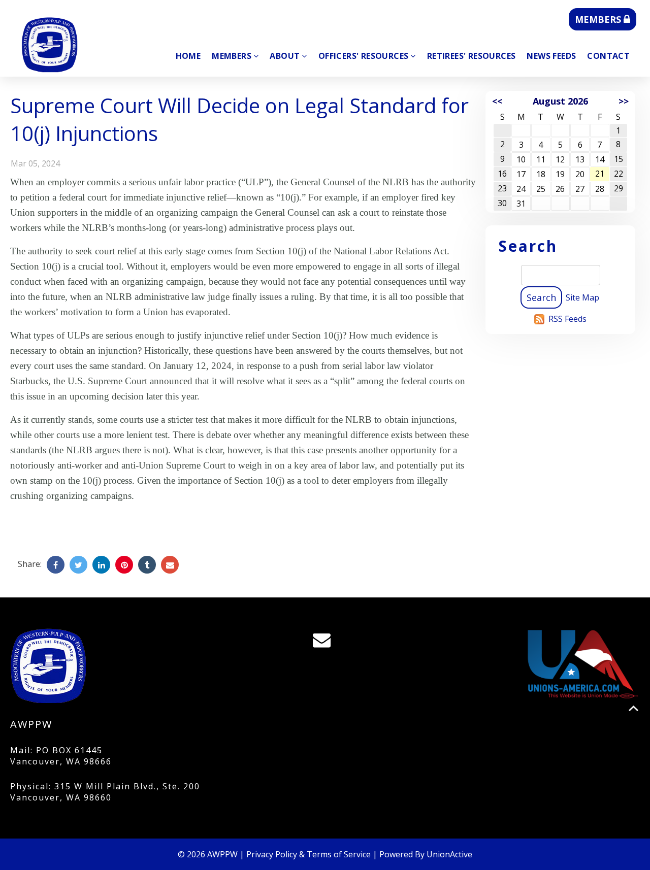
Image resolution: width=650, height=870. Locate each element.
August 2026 (560, 101)
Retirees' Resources (471, 55)
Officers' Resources (363, 55)
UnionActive (449, 854)
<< (497, 101)
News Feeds (551, 55)
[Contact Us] (325, 642)
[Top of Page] (633, 708)
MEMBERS (599, 19)
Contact (608, 55)
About (285, 55)
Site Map (582, 297)
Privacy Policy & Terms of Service (308, 854)
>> (624, 101)
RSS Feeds (567, 318)
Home (188, 55)
